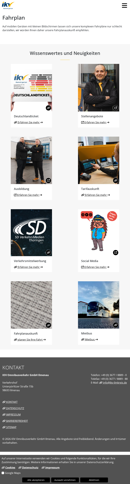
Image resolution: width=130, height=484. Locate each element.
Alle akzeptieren (36, 479)
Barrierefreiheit (17, 421)
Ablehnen (94, 479)
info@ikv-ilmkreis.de (114, 382)
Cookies (10, 467)
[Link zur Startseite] (8, 5)
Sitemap (11, 427)
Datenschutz (15, 408)
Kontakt (12, 402)
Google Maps (13, 473)
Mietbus (89, 339)
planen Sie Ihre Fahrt (30, 339)
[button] (124, 5)
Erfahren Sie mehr (28, 122)
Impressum (13, 414)
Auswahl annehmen (65, 479)
